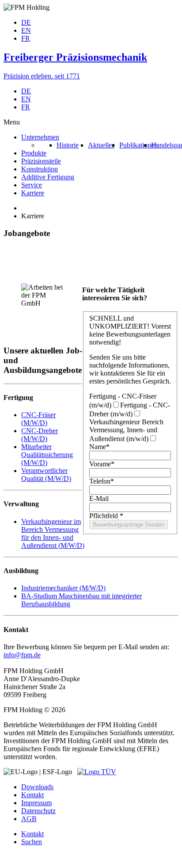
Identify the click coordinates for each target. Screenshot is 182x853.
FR (25, 38)
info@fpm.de (22, 655)
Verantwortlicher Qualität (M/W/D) (46, 474)
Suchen (31, 841)
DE (26, 22)
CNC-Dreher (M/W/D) (39, 434)
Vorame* (101, 464)
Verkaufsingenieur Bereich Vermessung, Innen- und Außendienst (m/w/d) (126, 430)
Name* (99, 446)
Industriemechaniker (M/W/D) (63, 588)
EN (26, 30)
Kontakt (32, 795)
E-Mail (99, 498)
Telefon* (101, 481)
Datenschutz (38, 810)
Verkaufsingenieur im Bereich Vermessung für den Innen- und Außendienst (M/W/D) (52, 533)
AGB (29, 818)
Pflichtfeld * (106, 516)
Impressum (36, 802)
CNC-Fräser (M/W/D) (38, 418)
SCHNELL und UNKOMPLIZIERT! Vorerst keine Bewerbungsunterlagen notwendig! (130, 330)
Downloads (37, 787)
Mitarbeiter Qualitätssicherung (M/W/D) (47, 454)
